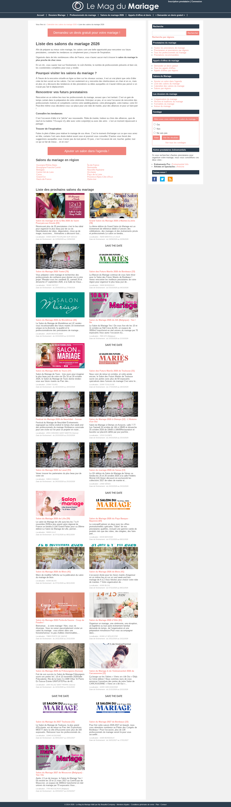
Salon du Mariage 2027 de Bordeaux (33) (108, 722)
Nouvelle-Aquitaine (95, 170)
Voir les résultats (170, 137)
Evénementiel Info (180, 164)
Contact (164, 804)
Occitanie (91, 172)
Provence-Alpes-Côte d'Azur (100, 177)
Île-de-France (93, 165)
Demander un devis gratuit (166, 66)
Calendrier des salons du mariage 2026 (62, 24)
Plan (157, 804)
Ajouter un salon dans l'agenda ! (86, 151)
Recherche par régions (163, 37)
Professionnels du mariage (83, 15)
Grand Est (41, 177)
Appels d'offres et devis (139, 15)
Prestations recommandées (166, 55)
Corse (39, 174)
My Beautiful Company (106, 804)
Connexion (196, 1)
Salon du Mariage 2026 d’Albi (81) (105, 620)
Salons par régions (162, 88)
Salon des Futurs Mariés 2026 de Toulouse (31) (112, 371)
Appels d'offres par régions (166, 70)
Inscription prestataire (179, 1)
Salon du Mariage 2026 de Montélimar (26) (56, 320)
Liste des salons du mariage (167, 83)
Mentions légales (123, 804)
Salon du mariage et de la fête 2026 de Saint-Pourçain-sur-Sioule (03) (57, 222)
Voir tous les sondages (175, 142)
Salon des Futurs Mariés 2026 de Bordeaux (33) (112, 271)
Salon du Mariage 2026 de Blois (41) (53, 572)
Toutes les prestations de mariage (169, 48)
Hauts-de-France (43, 179)
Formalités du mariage (164, 104)
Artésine (180, 166)
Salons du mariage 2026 (112, 15)
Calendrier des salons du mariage (169, 86)
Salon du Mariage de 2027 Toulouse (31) (55, 722)
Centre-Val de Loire (45, 172)
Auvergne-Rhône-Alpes (46, 165)
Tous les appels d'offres (165, 68)
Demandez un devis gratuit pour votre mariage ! (86, 32)
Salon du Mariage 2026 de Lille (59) (53, 518)
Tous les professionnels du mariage (170, 52)
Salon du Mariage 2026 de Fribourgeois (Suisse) (59, 671)
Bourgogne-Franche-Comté (48, 167)
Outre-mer (91, 179)
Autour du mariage (162, 106)
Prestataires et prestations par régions (171, 50)
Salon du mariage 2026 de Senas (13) (107, 470)
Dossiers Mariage (57, 15)
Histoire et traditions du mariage (168, 101)
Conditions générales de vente (142, 804)
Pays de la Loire (94, 174)
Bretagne (40, 170)
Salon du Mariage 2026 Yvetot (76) (52, 271)
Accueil (40, 15)
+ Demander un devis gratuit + (170, 15)
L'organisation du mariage (165, 99)
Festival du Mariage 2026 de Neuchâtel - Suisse (59, 419)
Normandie (92, 167)
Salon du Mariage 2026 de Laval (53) (53, 470)
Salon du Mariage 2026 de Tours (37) (53, 371)
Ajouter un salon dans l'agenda (168, 81)
